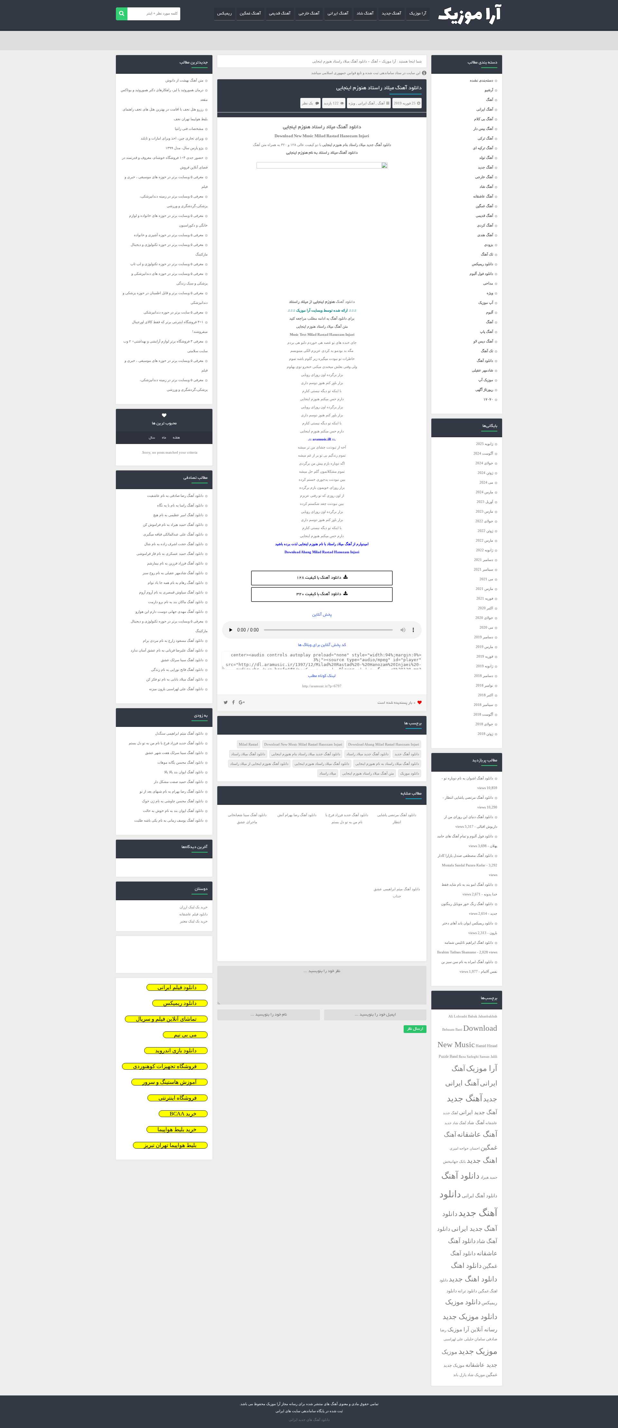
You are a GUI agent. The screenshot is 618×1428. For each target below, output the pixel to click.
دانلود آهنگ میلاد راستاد (248, 754)
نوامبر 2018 (484, 685)
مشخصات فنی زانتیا (189, 128)
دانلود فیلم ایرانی (177, 987)
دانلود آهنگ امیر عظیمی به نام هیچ (178, 515)
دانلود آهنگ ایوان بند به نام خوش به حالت (173, 811)
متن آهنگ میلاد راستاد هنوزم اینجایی (368, 773)
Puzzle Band (448, 1056)
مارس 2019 (484, 647)
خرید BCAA (183, 1114)
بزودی (488, 244)
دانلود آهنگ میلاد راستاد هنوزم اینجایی (379, 88)
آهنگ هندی (485, 235)
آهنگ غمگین (250, 14)
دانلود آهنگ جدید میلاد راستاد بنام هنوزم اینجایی (305, 754)
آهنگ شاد (365, 14)
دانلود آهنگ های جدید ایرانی (309, 1420)
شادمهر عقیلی (482, 370)
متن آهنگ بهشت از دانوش (184, 80)
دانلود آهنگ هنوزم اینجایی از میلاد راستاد (259, 764)
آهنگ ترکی (485, 138)
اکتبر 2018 (485, 695)
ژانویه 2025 (484, 444)
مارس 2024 (484, 492)
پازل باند (459, 1375)
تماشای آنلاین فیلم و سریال (166, 1019)
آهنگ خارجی (309, 14)
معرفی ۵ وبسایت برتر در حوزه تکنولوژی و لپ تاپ (166, 264)
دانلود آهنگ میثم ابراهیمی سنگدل (179, 733)
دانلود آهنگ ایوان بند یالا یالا (183, 772)
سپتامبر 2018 (483, 705)
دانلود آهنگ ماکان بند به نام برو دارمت (175, 602)
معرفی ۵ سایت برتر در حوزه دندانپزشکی (173, 312)
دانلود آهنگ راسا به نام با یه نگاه (180, 505)
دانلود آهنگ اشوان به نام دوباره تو (468, 778)
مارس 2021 (484, 589)
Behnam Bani (452, 1029)
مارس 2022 (484, 540)
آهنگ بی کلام (483, 119)
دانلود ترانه (467, 1291)
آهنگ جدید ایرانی (478, 1112)
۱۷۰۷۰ (488, 399)
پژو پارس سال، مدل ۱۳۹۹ (183, 148)
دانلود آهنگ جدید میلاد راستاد (367, 754)
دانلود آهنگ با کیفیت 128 (318, 578)
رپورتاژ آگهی (484, 389)
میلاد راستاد (327, 773)
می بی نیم (185, 1035)
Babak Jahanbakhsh (482, 1016)
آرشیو (489, 90)
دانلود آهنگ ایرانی (479, 1195)
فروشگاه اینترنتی (177, 1098)
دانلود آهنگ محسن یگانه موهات (180, 762)
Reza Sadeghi (469, 1056)
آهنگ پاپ (486, 331)
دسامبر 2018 (483, 676)
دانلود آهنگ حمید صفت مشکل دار (178, 782)
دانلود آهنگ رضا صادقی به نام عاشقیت (175, 495)
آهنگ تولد (486, 157)
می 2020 (486, 627)
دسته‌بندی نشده (481, 80)
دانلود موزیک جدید (470, 1316)
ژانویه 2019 (484, 666)
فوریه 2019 (484, 656)
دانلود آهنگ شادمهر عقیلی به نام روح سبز (173, 573)
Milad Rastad (248, 744)
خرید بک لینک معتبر (194, 921)
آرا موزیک (417, 14)
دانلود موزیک (463, 1302)
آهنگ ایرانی (338, 14)
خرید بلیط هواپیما (177, 1129)
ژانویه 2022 (484, 550)
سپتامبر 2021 (483, 569)
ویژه (490, 293)
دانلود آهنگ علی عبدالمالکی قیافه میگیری (173, 534)
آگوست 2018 (483, 714)
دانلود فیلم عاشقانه (193, 914)
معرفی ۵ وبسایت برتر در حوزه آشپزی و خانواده (168, 235)
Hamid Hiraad (486, 1046)
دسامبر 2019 (483, 637)
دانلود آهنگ (485, 360)
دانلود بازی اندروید (176, 1050)
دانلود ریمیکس (482, 264)
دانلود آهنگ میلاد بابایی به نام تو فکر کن (174, 679)
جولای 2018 (484, 724)
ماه (164, 438)
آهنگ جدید (391, 14)
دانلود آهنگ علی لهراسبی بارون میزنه (176, 689)
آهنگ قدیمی (280, 14)
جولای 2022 (484, 521)
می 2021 (486, 579)
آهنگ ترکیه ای (483, 148)
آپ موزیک (485, 302)
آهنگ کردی (485, 225)
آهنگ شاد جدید (455, 1123)
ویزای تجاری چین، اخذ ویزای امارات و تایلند (172, 138)
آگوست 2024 (483, 453)
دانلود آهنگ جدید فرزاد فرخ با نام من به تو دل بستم (166, 743)
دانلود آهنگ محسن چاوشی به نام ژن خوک (172, 801)
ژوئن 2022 (485, 531)
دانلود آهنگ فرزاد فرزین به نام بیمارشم (175, 563)
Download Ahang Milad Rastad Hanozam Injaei (383, 744)
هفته (176, 438)
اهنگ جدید (482, 1160)
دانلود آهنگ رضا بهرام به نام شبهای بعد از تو (171, 791)
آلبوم (489, 312)
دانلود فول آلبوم (481, 273)
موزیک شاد (476, 1375)
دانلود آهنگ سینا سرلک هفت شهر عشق (174, 753)
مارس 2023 (484, 511)
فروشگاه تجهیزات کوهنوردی (165, 1066)
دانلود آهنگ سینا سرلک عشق (182, 660)
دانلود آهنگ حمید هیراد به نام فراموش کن (173, 524)
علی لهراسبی (453, 1339)
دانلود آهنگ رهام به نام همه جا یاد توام (175, 582)
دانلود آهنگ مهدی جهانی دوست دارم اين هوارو (169, 611)
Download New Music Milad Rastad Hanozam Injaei (303, 744)
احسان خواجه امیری (465, 1148)
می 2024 (486, 482)
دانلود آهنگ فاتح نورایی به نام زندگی (177, 669)
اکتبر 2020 (485, 608)
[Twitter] (225, 703)
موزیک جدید (477, 1351)
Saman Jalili (488, 1056)
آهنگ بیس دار (483, 128)
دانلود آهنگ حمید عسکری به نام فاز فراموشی (169, 553)
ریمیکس (224, 14)
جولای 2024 (484, 463)
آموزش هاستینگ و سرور (169, 1082)
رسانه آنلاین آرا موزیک (472, 1330)
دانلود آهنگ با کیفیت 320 (318, 594)
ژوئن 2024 (485, 473)
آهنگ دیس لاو (483, 341)
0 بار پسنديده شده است (397, 703)
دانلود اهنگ (466, 1265)
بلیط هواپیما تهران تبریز (170, 1145)
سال (152, 438)
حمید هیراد (489, 1177)
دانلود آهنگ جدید (407, 754)
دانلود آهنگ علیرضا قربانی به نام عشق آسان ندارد (167, 650)
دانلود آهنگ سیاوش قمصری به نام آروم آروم (171, 592)
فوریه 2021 (484, 598)
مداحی (488, 283)
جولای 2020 (484, 618)
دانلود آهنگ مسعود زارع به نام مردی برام (173, 640)
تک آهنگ (487, 254)
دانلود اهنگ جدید (473, 1279)
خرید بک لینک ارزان (194, 907)
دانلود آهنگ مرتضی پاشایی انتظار (469, 797)
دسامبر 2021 (483, 560)
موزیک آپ (485, 380)
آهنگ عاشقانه (483, 196)
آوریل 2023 (485, 502)
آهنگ (489, 99)
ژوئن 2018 (485, 734)
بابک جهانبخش (454, 1162)
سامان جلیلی (474, 1339)
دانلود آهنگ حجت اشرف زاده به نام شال (173, 544)
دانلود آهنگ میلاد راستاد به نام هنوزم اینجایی (387, 764)
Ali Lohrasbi (457, 1016)
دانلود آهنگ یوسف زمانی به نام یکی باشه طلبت (168, 820)
